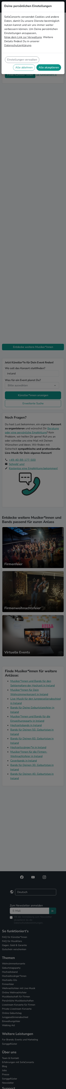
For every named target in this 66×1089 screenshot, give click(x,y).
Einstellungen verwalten (22, 60)
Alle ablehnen (24, 67)
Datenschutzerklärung (17, 45)
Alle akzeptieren (49, 67)
